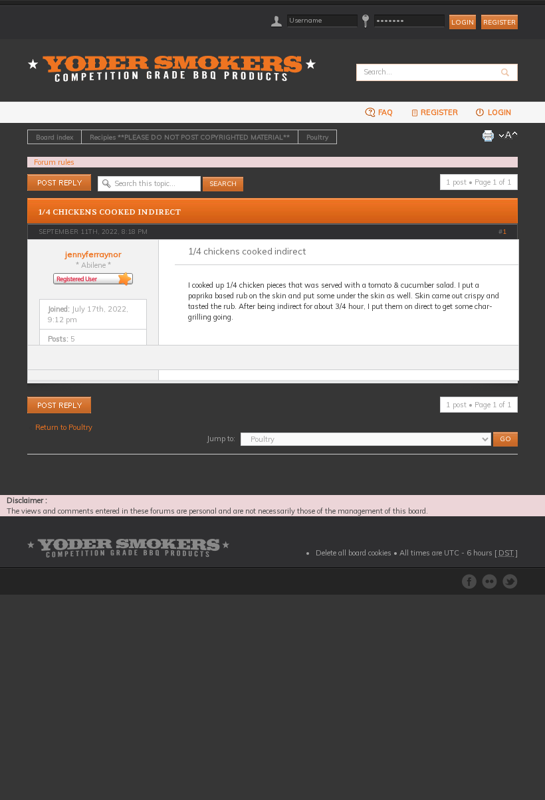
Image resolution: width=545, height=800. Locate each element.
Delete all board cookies (353, 552)
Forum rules (54, 162)
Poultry (317, 137)
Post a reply (46, 179)
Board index (54, 137)
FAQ (384, 112)
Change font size (508, 136)
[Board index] (176, 60)
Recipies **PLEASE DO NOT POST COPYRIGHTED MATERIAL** (190, 137)
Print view (488, 136)
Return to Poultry (63, 427)
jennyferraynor (93, 254)
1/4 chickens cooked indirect (110, 212)
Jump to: (221, 438)
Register (499, 22)
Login (498, 112)
